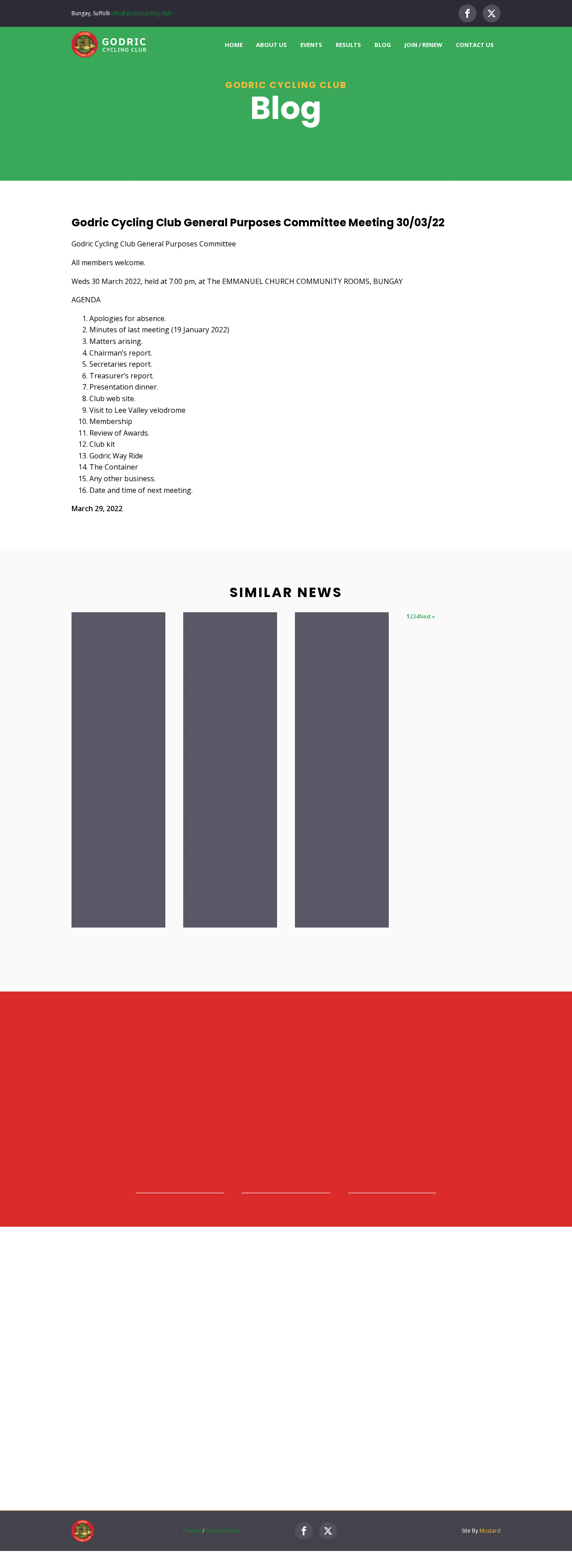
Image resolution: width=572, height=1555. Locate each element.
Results (348, 45)
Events (311, 45)
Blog (382, 45)
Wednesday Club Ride (377, 1386)
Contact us (475, 45)
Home (234, 45)
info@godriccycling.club (141, 13)
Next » (427, 616)
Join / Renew (423, 45)
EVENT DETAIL (474, 1339)
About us (271, 45)
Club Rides (353, 1332)
